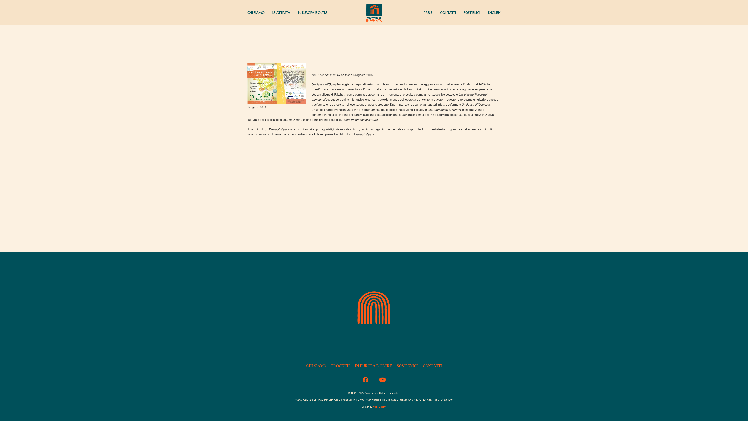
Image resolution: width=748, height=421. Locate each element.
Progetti (340, 365)
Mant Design (379, 406)
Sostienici (407, 365)
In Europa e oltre (373, 365)
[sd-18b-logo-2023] (374, 13)
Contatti (432, 365)
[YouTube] (382, 379)
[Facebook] (365, 379)
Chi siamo (316, 365)
